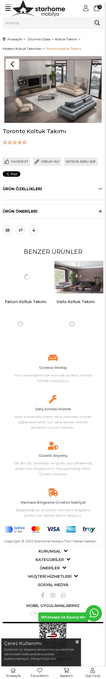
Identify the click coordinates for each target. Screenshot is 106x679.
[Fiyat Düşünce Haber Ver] (33, 230)
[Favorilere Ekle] (95, 64)
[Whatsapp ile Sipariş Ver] (94, 613)
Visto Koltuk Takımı (46, 301)
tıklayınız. (64, 659)
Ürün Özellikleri (22, 188)
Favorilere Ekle (42, 324)
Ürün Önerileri (20, 211)
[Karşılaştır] (20, 230)
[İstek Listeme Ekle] (7, 230)
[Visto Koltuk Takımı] (49, 277)
